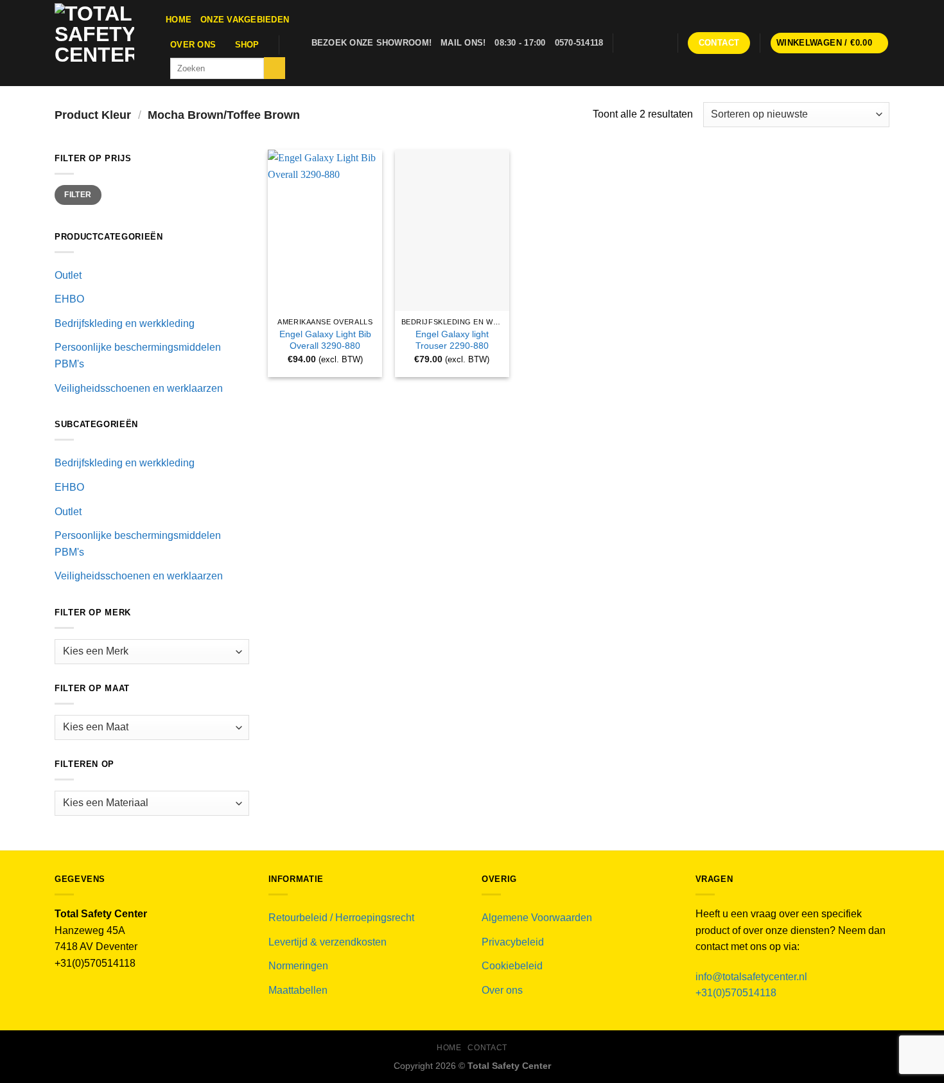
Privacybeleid (513, 942)
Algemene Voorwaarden (537, 917)
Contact (487, 1047)
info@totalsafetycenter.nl (752, 976)
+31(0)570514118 (735, 992)
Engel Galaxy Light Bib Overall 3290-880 (325, 340)
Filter (77, 194)
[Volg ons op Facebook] (626, 43)
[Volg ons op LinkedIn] (660, 43)
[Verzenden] (274, 68)
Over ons (193, 44)
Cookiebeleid (512, 965)
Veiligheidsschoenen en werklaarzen (139, 388)
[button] (830, 43)
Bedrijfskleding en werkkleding (125, 323)
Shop (247, 44)
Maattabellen (298, 990)
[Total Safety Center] (100, 43)
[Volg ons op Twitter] (643, 43)
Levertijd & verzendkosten (327, 942)
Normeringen (298, 965)
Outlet (68, 275)
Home (178, 19)
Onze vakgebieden (244, 19)
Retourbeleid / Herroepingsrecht (341, 917)
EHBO (69, 299)
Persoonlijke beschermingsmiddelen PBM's (138, 355)
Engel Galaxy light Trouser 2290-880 (452, 340)
